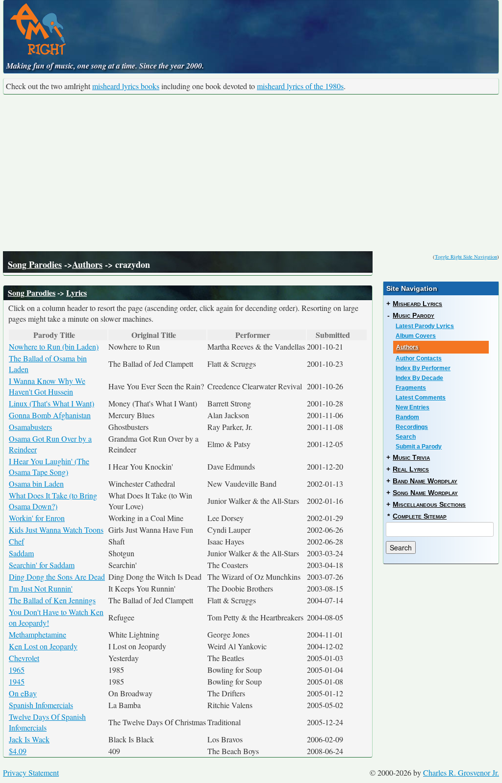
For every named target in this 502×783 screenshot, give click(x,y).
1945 (17, 681)
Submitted (333, 335)
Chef (16, 541)
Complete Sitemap (420, 516)
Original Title (153, 335)
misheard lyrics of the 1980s (300, 86)
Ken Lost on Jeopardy (43, 646)
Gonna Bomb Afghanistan (50, 415)
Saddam (21, 553)
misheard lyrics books (125, 86)
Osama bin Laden (36, 483)
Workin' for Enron (37, 518)
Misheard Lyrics (417, 304)
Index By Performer (423, 368)
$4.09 (17, 751)
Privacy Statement (31, 772)
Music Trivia (411, 457)
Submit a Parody (419, 446)
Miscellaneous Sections (429, 504)
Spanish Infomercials (41, 705)
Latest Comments (421, 397)
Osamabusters (30, 427)
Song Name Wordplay (425, 493)
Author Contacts (419, 358)
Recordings (412, 427)
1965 (17, 669)
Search (406, 436)
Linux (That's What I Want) (51, 403)
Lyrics (76, 292)
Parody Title (54, 335)
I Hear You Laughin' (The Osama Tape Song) (49, 466)
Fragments (411, 387)
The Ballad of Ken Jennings (52, 600)
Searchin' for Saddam (42, 565)
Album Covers (416, 335)
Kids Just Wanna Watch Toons (56, 529)
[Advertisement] (251, 172)
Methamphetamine (37, 634)
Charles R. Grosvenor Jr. (461, 772)
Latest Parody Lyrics (425, 326)
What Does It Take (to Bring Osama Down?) (53, 500)
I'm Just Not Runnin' (41, 588)
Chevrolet (24, 658)
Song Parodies (35, 264)
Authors (87, 264)
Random (407, 417)
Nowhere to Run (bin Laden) (54, 346)
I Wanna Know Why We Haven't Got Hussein (47, 386)
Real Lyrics (411, 469)
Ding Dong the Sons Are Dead (57, 576)
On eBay (23, 693)
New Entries (412, 407)
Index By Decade (419, 378)
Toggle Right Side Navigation (466, 256)
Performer (252, 335)
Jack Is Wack (29, 739)
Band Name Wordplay (425, 481)
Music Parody (413, 315)
